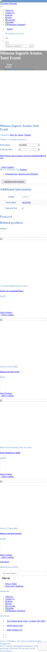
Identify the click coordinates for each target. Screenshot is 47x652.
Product (8, 67)
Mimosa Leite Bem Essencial (10, 533)
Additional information (14, 182)
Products (8, 15)
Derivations (5, 145)
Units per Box (6, 149)
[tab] (13, 181)
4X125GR (26, 202)
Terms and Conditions (14, 586)
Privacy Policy (11, 584)
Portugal (23, 169)
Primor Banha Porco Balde (10, 453)
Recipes (8, 17)
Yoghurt (27, 135)
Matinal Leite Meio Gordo (9, 372)
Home (9, 64)
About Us (9, 10)
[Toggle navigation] (1, 6)
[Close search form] (7, 43)
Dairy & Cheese (16, 135)
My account (10, 20)
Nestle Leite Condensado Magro (12, 291)
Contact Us (9, 13)
